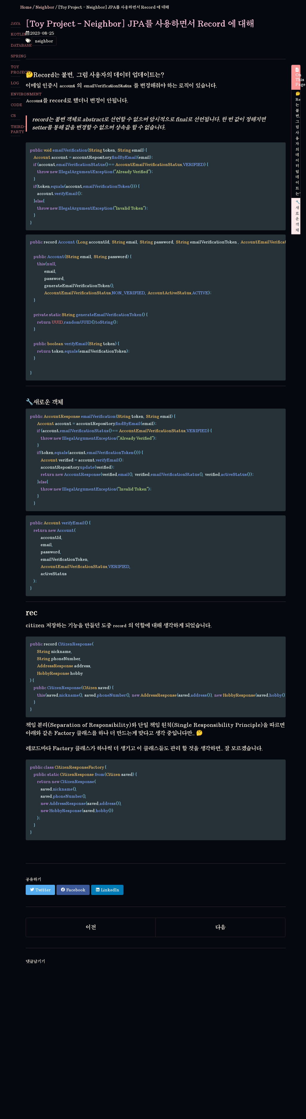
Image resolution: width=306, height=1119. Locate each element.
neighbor (44, 41)
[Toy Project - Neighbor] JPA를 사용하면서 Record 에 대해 (140, 23)
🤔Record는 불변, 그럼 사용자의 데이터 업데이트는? (298, 143)
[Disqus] (156, 1041)
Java (15, 23)
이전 (91, 927)
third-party (15, 129)
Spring (15, 56)
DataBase (15, 45)
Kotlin (15, 34)
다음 (220, 927)
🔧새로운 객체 (298, 216)
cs (13, 115)
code (15, 104)
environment (15, 94)
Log (15, 83)
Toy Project (15, 69)
